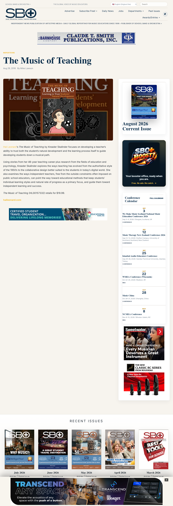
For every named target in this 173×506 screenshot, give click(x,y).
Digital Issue (23, 476)
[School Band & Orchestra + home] (20, 14)
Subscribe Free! (87, 11)
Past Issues (154, 11)
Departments (135, 11)
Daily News (108, 11)
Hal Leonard (10, 146)
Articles (13, 476)
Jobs (120, 11)
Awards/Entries (150, 17)
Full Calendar (156, 198)
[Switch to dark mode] (165, 14)
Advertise (69, 11)
